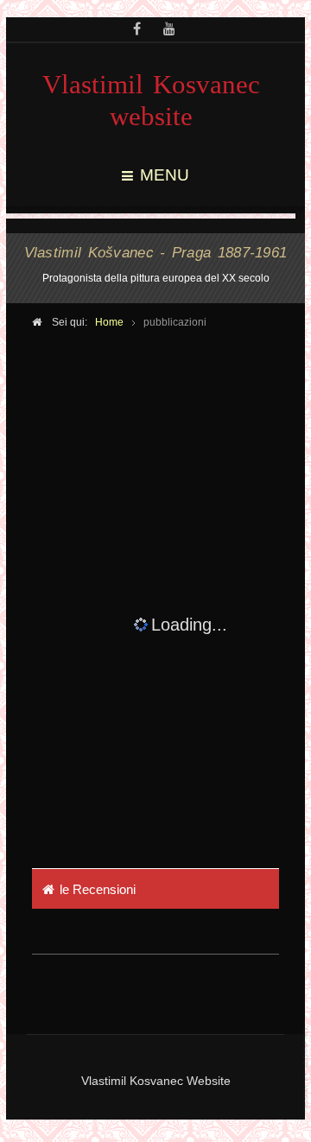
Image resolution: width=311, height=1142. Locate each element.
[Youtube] (169, 30)
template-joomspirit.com (306, 1069)
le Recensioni (98, 889)
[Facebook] (136, 30)
